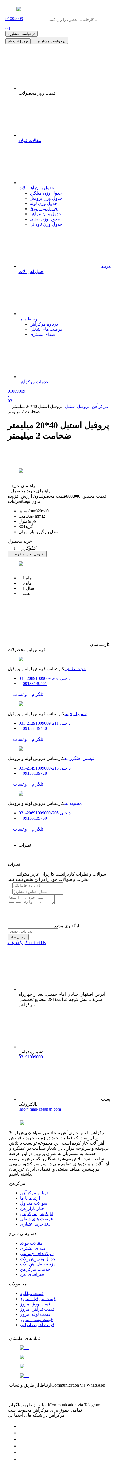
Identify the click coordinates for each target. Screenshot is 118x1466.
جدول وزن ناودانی (46, 224)
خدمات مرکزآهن (35, 1269)
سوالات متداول (33, 1203)
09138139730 (35, 818)
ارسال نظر (18, 937)
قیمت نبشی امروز (36, 1319)
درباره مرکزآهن (44, 324)
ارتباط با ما (30, 1198)
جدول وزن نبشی (45, 219)
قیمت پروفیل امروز (38, 1298)
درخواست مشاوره (21, 34)
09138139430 (35, 728)
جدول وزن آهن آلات (38, 1258)
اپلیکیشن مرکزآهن (36, 1213)
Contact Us (27, 942)
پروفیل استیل (77, 406)
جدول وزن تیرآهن (45, 213)
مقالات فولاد (31, 1243)
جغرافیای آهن (32, 1274)
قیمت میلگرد (32, 1293)
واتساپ (20, 694)
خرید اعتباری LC (35, 1224)
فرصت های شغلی (46, 329)
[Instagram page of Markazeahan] (21, 1446)
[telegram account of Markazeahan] (21, 1426)
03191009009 (31, 1057)
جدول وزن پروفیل (46, 198)
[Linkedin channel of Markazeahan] (21, 1452)
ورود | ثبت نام (18, 41)
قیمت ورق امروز (35, 1304)
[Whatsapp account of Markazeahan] (21, 1439)
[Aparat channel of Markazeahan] (21, 1459)
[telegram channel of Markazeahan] (21, 1432)
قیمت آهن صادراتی (37, 1324)
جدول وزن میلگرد (46, 193)
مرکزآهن (100, 406)
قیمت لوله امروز (35, 1314)
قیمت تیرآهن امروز (37, 1309)
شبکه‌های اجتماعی (37, 1253)
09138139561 (35, 683)
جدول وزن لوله (43, 203)
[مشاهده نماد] (59, 1347)
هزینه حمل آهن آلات (38, 1264)
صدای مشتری (42, 334)
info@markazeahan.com (40, 1109)
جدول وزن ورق (44, 208)
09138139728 (35, 773)
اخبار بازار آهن (33, 1208)
